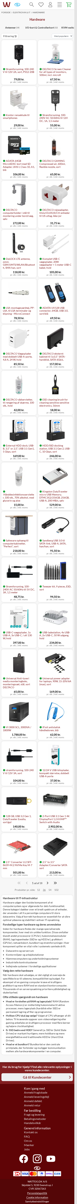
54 (50, 889)
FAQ (27, 1136)
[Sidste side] (55, 883)
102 (56, 889)
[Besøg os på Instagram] (37, 1159)
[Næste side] (47, 883)
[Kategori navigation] (60, 5)
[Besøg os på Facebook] (24, 1159)
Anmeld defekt (33, 1101)
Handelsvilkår (32, 1123)
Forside (6, 12)
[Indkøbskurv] (69, 5)
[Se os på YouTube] (51, 1159)
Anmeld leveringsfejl (36, 1096)
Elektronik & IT (21, 12)
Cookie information (37, 1197)
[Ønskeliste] (41, 5)
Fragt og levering (34, 1114)
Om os (28, 1140)
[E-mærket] (17, 4)
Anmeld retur (32, 1105)
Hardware (39, 12)
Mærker (29, 1145)
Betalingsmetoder (35, 1118)
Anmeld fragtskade (35, 1092)
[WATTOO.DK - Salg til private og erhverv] (6, 5)
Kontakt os (31, 1132)
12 (38, 889)
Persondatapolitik (37, 1193)
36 (44, 889)
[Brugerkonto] (50, 5)
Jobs (27, 1149)
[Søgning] (32, 5)
